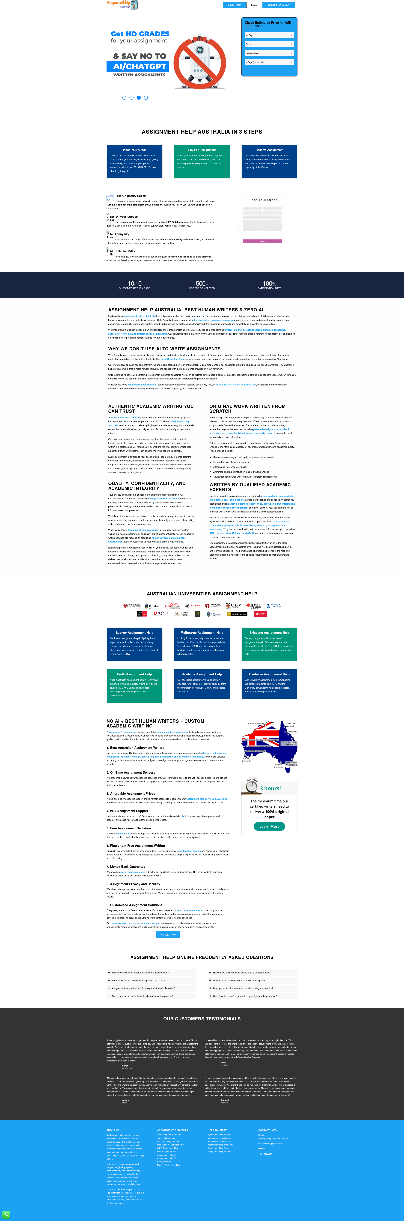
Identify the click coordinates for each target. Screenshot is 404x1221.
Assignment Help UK (166, 1154)
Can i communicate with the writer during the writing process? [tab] (142, 996)
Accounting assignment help (170, 1134)
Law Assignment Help (167, 1151)
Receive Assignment (269, 150)
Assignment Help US (166, 1158)
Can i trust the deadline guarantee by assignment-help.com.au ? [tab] (245, 996)
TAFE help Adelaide (166, 1137)
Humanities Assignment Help (170, 1144)
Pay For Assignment (202, 150)
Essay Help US (164, 1161)
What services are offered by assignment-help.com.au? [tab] (139, 980)
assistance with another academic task (236, 384)
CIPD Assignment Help (167, 1148)
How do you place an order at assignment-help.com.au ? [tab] (140, 972)
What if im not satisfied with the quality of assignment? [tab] (240, 980)
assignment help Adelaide (219, 1137)
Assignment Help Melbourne (220, 1144)
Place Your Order (134, 150)
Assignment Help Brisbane (220, 1151)
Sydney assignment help (219, 1134)
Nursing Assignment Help (168, 1164)
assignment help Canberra (220, 1141)
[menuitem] (234, 5)
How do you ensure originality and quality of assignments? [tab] (242, 972)
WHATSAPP (140, 167)
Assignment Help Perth (218, 1148)
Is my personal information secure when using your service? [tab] (243, 988)
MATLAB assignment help (169, 1141)
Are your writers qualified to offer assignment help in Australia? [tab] (143, 988)
